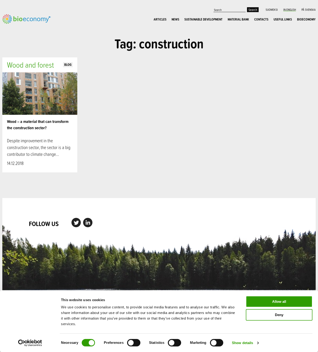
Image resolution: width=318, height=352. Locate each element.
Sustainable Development (203, 19)
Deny (279, 315)
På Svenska (308, 9)
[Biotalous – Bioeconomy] (26, 18)
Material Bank (238, 19)
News (175, 19)
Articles (160, 19)
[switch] (133, 342)
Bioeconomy (306, 19)
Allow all (279, 301)
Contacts (261, 19)
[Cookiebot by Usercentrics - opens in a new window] (30, 342)
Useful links (283, 19)
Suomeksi (272, 9)
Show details (242, 343)
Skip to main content (18, 28)
